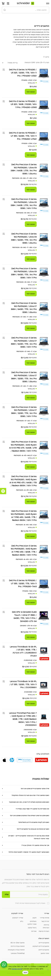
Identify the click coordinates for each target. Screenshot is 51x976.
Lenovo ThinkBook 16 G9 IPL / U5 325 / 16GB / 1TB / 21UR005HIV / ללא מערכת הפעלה (23, 651)
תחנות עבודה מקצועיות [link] (16, 950)
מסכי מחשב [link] (45, 953)
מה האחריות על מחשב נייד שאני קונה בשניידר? (32, 809)
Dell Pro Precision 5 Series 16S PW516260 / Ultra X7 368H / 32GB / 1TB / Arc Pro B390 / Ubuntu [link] (24, 377)
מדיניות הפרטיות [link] (17, 969)
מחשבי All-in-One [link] (18, 943)
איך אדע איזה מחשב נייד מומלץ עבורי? (35, 845)
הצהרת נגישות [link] (44, 931)
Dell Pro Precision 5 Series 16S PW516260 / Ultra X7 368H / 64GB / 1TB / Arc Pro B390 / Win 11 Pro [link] (24, 342)
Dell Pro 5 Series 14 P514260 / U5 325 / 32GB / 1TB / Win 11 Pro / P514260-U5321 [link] (23, 72)
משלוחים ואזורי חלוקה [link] (31, 922)
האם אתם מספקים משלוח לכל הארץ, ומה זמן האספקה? (29, 802)
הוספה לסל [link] (31, 92)
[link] (3, 491)
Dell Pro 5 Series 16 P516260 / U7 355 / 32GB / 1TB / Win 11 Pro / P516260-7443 (23, 583)
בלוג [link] (21, 921)
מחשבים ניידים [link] (44, 943)
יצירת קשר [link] (45, 921)
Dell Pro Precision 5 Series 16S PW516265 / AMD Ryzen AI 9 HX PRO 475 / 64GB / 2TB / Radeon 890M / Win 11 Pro (23, 446)
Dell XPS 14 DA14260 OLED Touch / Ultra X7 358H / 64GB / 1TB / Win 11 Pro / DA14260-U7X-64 (24, 616)
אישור (25, 972)
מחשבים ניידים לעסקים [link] (41, 946)
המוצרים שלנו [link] (43, 938)
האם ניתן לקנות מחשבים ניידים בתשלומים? (33, 822)
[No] (48, 970)
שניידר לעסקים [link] (17, 913)
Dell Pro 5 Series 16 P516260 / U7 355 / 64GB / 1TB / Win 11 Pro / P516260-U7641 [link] (23, 136)
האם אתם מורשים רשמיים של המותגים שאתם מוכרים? (29, 815)
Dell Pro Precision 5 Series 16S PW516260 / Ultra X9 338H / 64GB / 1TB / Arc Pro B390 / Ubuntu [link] (24, 238)
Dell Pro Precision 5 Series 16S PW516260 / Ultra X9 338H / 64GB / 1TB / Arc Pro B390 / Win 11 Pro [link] (24, 273)
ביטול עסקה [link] (32, 928)
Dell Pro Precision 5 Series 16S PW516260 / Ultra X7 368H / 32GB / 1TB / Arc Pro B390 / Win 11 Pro (24, 411)
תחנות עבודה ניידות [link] (18, 946)
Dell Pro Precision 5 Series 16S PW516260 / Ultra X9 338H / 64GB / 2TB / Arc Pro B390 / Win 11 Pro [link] (24, 203)
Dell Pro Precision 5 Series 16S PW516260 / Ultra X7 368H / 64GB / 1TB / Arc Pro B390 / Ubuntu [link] (24, 307)
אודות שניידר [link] (44, 918)
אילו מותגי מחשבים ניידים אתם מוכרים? (35, 788)
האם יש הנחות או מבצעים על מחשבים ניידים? (33, 829)
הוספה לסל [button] (31, 432)
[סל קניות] (3, 3)
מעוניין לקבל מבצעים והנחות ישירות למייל (30, 903)
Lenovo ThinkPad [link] (18, 953)
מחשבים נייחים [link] (44, 950)
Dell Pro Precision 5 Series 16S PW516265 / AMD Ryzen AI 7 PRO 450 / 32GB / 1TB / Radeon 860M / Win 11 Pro (24, 550)
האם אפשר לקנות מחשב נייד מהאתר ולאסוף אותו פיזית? (28, 852)
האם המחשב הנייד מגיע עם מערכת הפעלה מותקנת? (30, 795)
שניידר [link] (46, 913)
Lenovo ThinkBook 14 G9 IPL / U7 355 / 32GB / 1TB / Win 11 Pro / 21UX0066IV (23, 684)
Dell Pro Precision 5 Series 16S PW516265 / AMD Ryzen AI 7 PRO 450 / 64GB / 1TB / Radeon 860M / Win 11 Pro (24, 515)
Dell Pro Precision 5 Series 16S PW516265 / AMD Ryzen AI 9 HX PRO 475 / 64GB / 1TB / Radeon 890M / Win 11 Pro (23, 481)
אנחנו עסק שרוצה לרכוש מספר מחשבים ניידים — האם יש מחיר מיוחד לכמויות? (28, 837)
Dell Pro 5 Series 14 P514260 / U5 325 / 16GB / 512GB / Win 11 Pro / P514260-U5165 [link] (23, 104)
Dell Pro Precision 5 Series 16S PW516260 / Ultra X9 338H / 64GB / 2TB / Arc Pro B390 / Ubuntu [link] (24, 169)
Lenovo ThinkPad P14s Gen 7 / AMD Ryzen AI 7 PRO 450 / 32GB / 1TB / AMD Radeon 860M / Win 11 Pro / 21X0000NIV (23, 719)
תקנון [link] (34, 918)
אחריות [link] (33, 931)
